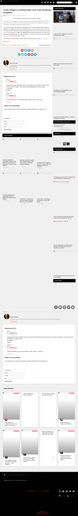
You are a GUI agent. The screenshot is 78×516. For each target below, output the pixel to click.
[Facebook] (45, 2)
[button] (22, 50)
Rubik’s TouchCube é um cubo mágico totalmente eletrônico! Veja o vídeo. (48, 433)
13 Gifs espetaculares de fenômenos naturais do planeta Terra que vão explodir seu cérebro (63, 247)
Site (5, 126)
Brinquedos (14, 45)
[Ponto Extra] (64, 143)
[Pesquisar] (72, 2)
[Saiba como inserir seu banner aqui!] (60, 143)
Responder (9, 92)
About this (58, 129)
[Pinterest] (48, 2)
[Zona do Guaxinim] (68, 143)
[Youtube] (54, 2)
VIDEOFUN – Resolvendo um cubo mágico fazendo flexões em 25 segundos (26, 200)
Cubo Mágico (25, 45)
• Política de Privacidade (42, 512)
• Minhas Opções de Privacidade (42, 514)
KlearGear (7, 35)
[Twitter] (51, 2)
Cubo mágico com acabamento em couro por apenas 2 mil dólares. (11, 424)
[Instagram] (42, 2)
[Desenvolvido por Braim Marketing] (70, 496)
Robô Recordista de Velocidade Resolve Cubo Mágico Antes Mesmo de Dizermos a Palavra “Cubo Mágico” (9, 162)
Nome (6, 121)
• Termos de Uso (42, 511)
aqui (71, 129)
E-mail (6, 124)
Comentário (7, 118)
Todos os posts (13, 69)
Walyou (7, 41)
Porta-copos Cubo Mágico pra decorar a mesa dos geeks (44, 200)
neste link (42, 38)
